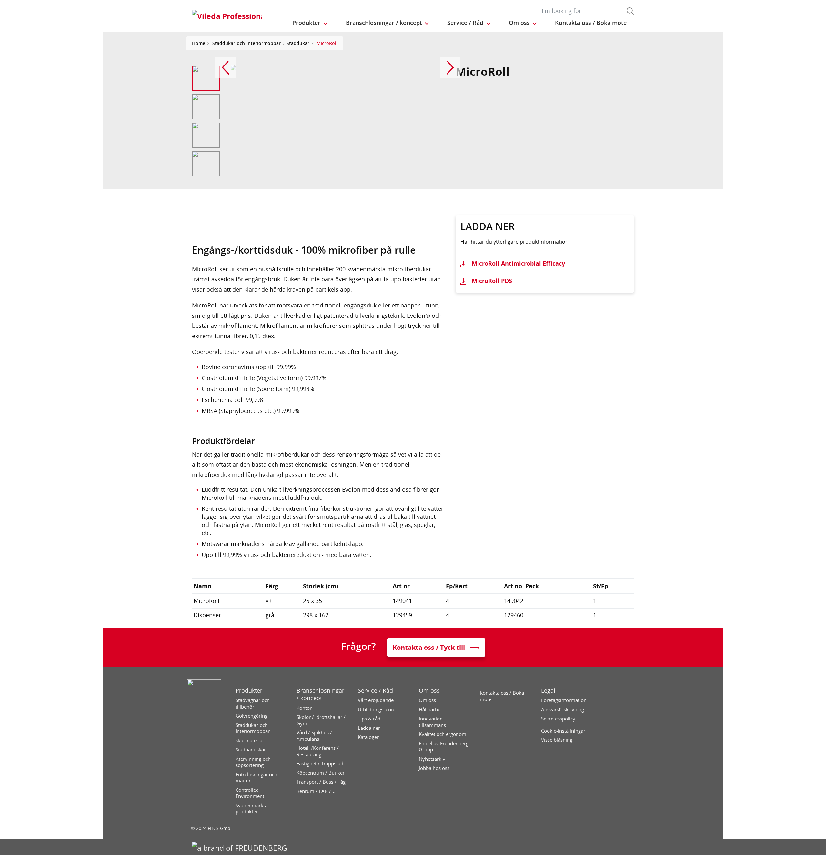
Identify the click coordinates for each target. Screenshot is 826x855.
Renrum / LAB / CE (317, 791)
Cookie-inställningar (563, 731)
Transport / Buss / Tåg (321, 782)
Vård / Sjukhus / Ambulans (314, 735)
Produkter (249, 690)
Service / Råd (375, 690)
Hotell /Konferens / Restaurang (318, 751)
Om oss (429, 690)
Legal (548, 690)
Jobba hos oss (434, 768)
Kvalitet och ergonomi (443, 734)
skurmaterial (250, 741)
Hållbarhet (430, 710)
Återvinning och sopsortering (253, 762)
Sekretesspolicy (558, 719)
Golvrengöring (251, 716)
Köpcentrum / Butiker (321, 773)
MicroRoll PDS (492, 281)
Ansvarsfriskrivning (562, 710)
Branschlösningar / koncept (320, 694)
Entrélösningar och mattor (256, 777)
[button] (310, 23)
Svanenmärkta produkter (251, 808)
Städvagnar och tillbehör (253, 703)
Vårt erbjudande (376, 700)
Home (198, 43)
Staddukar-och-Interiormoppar (253, 728)
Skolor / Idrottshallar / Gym (321, 720)
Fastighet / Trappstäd (320, 763)
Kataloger (368, 737)
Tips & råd (369, 719)
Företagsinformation (564, 700)
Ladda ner (369, 728)
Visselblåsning (556, 740)
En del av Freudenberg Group (443, 746)
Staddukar (298, 43)
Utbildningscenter (377, 710)
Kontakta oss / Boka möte (502, 696)
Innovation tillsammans (432, 722)
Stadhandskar (251, 750)
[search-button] (630, 11)
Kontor (304, 708)
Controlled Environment (250, 793)
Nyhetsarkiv (432, 759)
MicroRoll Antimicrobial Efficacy (518, 263)
